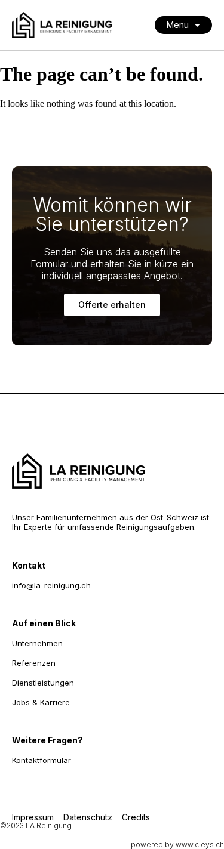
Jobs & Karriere (41, 702)
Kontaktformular (41, 760)
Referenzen (34, 663)
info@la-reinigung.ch (51, 585)
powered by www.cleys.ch (177, 844)
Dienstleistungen (43, 682)
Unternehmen (37, 643)
